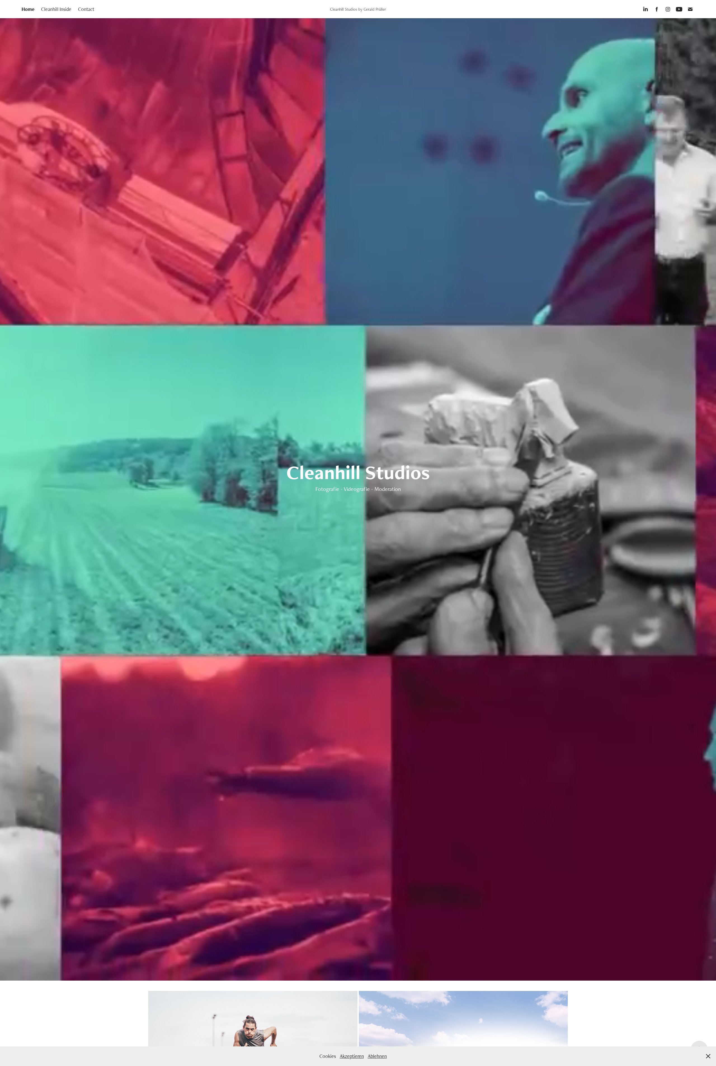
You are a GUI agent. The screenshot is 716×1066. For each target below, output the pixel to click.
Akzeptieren (352, 1056)
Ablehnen (377, 1056)
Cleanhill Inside (56, 9)
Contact (86, 9)
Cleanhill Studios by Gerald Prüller (358, 9)
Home (28, 9)
